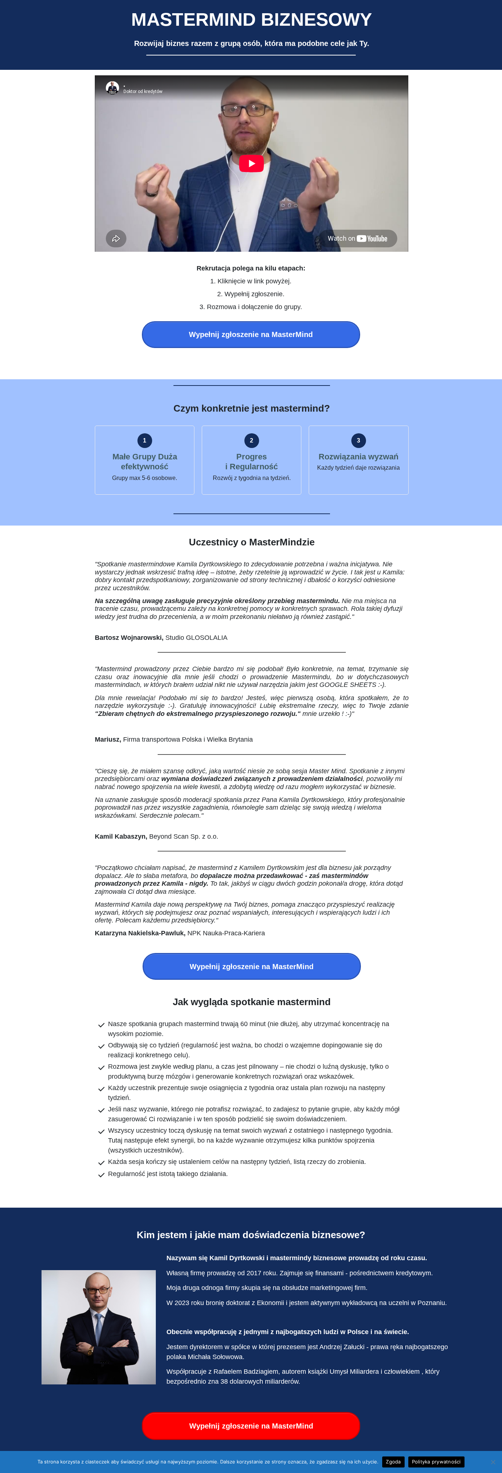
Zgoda (393, 1462)
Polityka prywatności (436, 1462)
